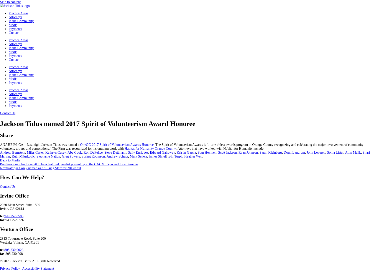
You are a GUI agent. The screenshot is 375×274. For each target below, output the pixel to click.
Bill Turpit (175, 156)
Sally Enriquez (138, 152)
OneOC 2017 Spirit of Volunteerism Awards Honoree (117, 144)
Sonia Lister (335, 152)
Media (13, 25)
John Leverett (316, 152)
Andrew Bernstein (12, 152)
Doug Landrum (294, 152)
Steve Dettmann (115, 152)
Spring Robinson (93, 156)
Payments (15, 29)
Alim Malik (353, 152)
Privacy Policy (10, 268)
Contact (14, 33)
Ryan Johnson (248, 152)
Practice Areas (18, 13)
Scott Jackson (227, 152)
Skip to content (10, 2)
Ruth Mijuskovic (23, 156)
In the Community (21, 21)
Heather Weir (193, 156)
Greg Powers (71, 156)
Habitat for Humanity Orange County (150, 148)
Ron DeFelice (93, 152)
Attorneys (15, 17)
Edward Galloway (162, 152)
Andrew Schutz (117, 156)
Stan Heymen (207, 152)
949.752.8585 (13, 216)
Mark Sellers (138, 156)
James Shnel (157, 156)
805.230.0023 (13, 250)
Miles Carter (35, 152)
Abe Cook (74, 152)
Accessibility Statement (38, 268)
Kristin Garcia (186, 152)
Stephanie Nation (48, 156)
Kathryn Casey (55, 152)
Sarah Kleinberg (271, 152)
